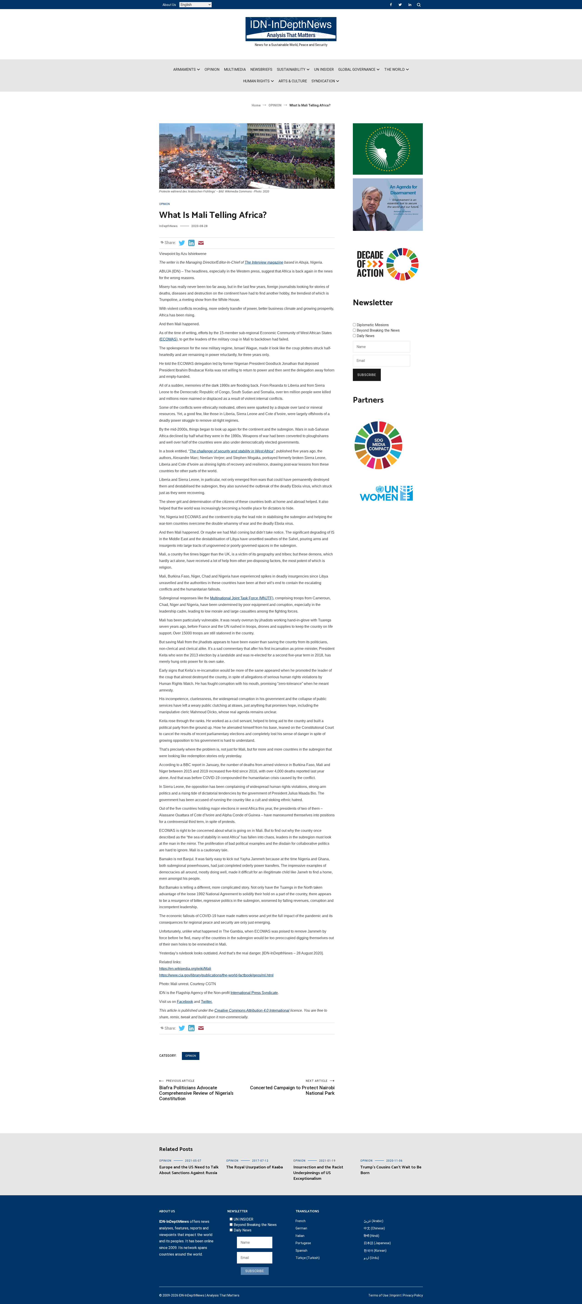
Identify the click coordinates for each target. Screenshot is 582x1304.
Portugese (303, 1243)
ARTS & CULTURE (292, 81)
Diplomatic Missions (373, 325)
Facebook (185, 1002)
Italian (300, 1236)
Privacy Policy (413, 1295)
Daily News (365, 336)
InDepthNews (168, 226)
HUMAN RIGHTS (256, 81)
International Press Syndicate (254, 993)
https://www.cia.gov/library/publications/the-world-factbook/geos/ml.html (216, 975)
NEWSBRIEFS (261, 69)
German (301, 1228)
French (301, 1221)
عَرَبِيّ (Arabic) (373, 1221)
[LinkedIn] (410, 4)
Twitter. (206, 1002)
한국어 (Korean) (375, 1250)
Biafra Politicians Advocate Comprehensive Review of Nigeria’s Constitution (196, 1090)
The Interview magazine (264, 262)
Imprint (395, 1295)
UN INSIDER (324, 69)
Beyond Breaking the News (378, 330)
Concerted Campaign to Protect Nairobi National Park (292, 1087)
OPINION (212, 69)
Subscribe (366, 375)
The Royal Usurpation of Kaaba (254, 1167)
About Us (169, 5)
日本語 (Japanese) (377, 1243)
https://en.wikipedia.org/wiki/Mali (185, 969)
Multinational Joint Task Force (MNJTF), (242, 598)
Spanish (301, 1250)
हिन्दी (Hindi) (371, 1236)
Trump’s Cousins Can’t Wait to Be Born (390, 1170)
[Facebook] (391, 4)
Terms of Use (378, 1295)
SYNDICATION (323, 81)
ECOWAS (168, 339)
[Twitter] (400, 4)
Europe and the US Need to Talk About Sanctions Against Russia (188, 1170)
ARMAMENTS (184, 69)
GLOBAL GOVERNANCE (356, 69)
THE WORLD (394, 69)
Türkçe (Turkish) (308, 1258)
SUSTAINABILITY (291, 69)
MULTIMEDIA (235, 69)
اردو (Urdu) (371, 1258)
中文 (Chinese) (374, 1228)
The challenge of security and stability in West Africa (231, 451)
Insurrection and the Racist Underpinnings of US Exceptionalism (318, 1173)
